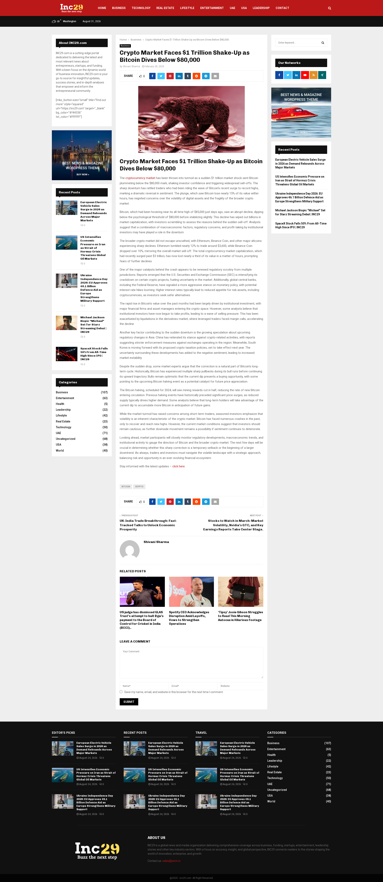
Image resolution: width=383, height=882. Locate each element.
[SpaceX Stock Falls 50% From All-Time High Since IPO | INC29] (66, 354)
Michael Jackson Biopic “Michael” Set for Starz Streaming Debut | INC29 (93, 325)
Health (60, 403)
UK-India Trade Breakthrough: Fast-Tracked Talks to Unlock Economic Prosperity (148, 525)
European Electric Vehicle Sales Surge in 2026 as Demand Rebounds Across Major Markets (93, 211)
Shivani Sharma (131, 66)
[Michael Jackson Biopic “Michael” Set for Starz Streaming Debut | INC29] (66, 323)
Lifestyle (187, 8)
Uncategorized (65, 438)
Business (119, 8)
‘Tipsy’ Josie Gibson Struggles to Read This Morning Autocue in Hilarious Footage (240, 616)
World (60, 450)
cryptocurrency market (140, 178)
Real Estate (165, 8)
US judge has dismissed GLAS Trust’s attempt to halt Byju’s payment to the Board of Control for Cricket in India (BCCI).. (142, 620)
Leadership (261, 8)
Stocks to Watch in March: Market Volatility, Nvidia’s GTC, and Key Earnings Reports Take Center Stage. (233, 525)
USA (244, 8)
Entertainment (212, 8)
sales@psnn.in (171, 860)
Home (102, 8)
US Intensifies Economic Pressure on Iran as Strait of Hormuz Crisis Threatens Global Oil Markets (93, 247)
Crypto (139, 486)
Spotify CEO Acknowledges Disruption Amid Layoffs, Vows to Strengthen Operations (189, 618)
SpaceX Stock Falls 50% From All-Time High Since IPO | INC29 (94, 354)
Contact (282, 8)
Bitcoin (126, 486)
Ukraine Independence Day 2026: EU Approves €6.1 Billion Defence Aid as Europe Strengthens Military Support (94, 288)
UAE (232, 8)
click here (178, 466)
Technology (141, 8)
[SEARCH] (323, 43)
